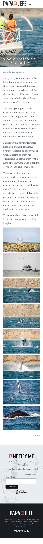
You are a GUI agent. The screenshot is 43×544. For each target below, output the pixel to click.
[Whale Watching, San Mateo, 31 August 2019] (21, 229)
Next (36, 435)
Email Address (11, 477)
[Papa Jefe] (21, 511)
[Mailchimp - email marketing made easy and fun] (21, 493)
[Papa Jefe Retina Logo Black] (14, 2)
